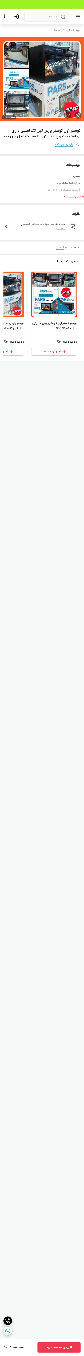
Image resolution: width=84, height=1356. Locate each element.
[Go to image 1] (13, 117)
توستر (56, 30)
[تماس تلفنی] (7, 1320)
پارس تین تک (64, 144)
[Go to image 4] (3, 117)
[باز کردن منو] (77, 16)
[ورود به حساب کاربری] (17, 16)
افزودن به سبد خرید (59, 1347)
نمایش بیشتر (75, 197)
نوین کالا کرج (73, 30)
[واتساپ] (7, 1331)
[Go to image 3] (6, 117)
